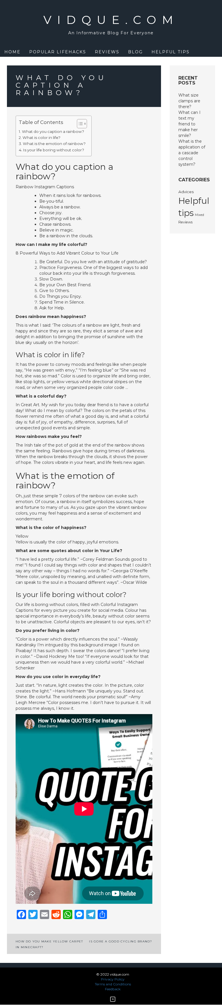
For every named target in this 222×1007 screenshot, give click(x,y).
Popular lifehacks (57, 51)
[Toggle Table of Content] (79, 124)
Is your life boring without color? (53, 150)
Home (12, 51)
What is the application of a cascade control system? (191, 153)
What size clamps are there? (189, 101)
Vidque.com (111, 20)
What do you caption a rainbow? (53, 131)
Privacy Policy (113, 979)
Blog (135, 51)
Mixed (199, 215)
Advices (186, 191)
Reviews (107, 51)
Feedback (113, 989)
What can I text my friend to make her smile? (189, 124)
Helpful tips (170, 51)
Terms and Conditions (113, 984)
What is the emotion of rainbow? (54, 143)
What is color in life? (41, 137)
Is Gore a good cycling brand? (120, 941)
